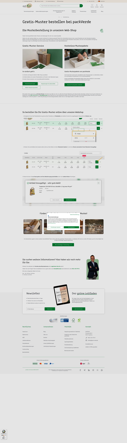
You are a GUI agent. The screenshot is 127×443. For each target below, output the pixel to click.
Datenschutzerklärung (74, 214)
